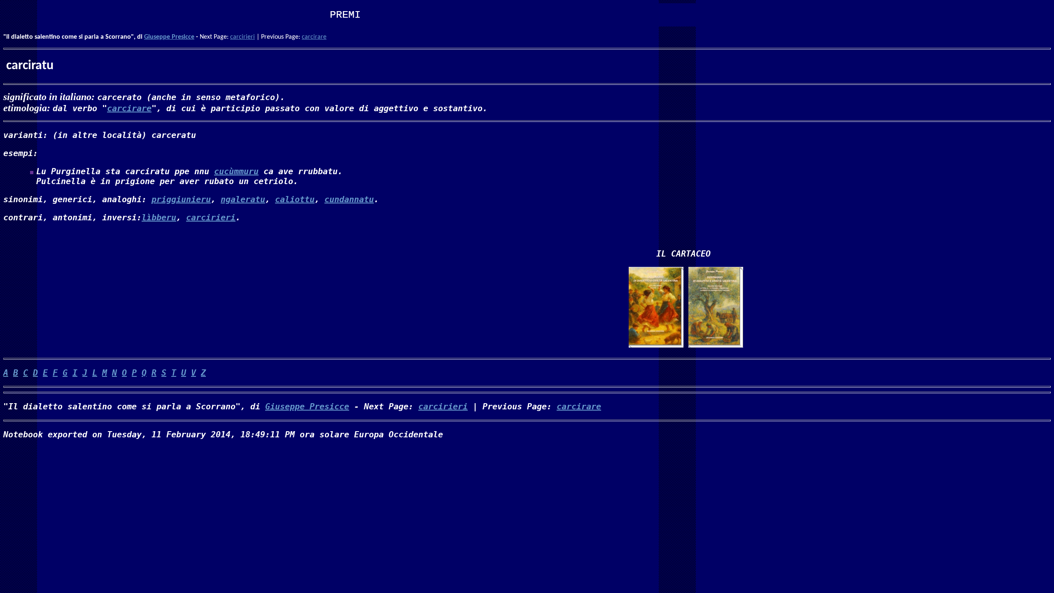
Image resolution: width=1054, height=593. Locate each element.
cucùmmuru (236, 171)
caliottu (295, 199)
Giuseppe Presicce (169, 37)
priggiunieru (181, 199)
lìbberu (159, 217)
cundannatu (349, 199)
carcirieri (242, 37)
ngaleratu (243, 199)
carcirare (314, 37)
